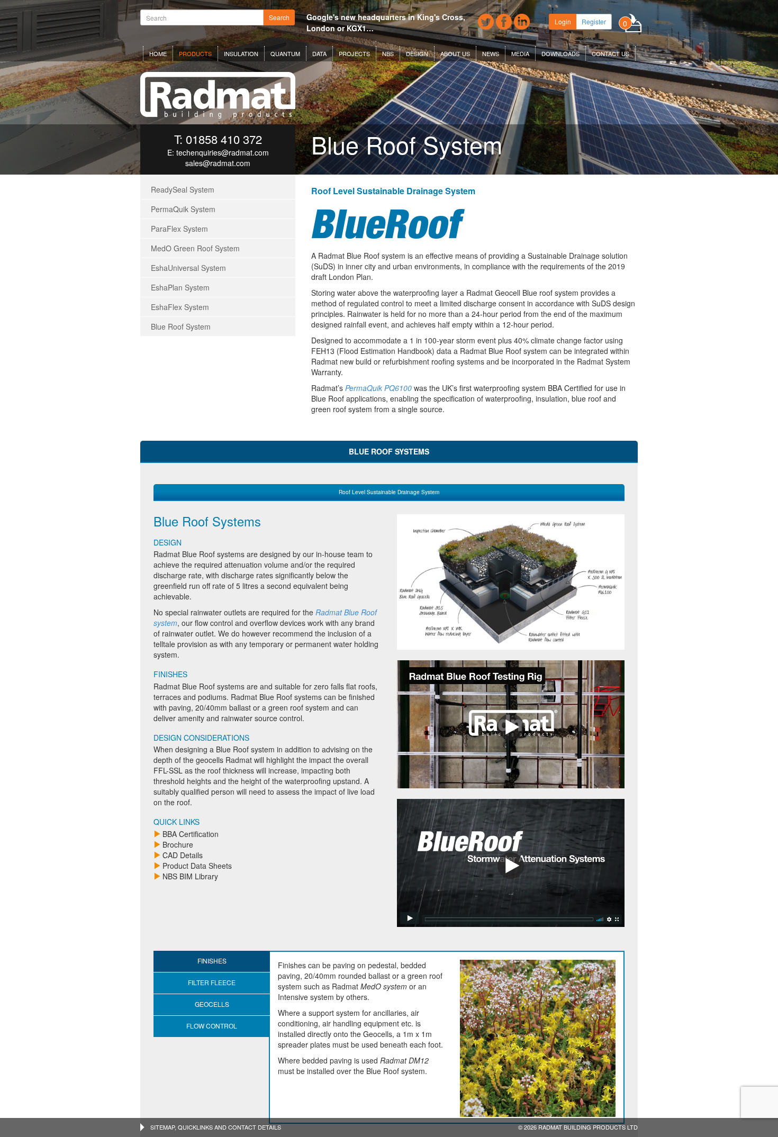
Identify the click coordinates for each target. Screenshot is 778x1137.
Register (594, 21)
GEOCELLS (212, 1003)
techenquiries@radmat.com (222, 152)
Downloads (560, 53)
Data (319, 53)
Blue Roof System (181, 326)
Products (195, 53)
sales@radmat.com (217, 163)
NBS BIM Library (190, 876)
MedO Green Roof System (195, 248)
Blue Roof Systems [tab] (389, 451)
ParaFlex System (179, 228)
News (490, 53)
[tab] (389, 492)
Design (417, 53)
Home (158, 53)
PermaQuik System (183, 209)
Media (520, 53)
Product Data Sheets (197, 865)
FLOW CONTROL (211, 1025)
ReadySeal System (182, 189)
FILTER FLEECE (212, 982)
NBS (388, 53)
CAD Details (182, 855)
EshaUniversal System (188, 267)
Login (563, 21)
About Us (455, 53)
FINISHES (212, 960)
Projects (354, 53)
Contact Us (610, 53)
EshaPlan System (180, 287)
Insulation (241, 53)
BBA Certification (190, 834)
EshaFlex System (180, 307)
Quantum (285, 53)
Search (279, 17)
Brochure (177, 844)
